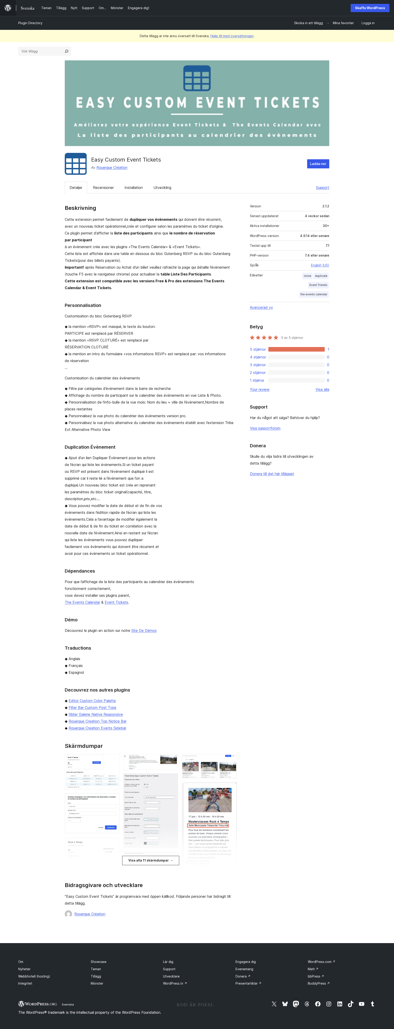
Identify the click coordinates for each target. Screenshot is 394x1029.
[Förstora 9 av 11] (230, 760)
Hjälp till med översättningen (232, 36)
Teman (96, 969)
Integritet (25, 983)
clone (307, 276)
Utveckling (162, 187)
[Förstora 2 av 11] (113, 799)
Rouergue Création (111, 167)
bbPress (316, 976)
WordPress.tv (175, 983)
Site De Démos (144, 630)
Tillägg (96, 976)
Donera (243, 976)
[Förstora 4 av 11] (113, 869)
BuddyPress (319, 983)
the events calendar (314, 294)
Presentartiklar (249, 983)
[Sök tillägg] (66, 51)
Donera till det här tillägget (272, 473)
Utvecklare (171, 976)
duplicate (321, 276)
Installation (133, 187)
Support (322, 187)
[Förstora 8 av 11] (172, 857)
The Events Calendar (82, 602)
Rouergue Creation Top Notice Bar (98, 721)
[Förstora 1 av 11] (113, 760)
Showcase (98, 962)
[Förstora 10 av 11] (230, 788)
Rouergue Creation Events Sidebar (97, 728)
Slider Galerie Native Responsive (96, 714)
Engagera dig (246, 962)
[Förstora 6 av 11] (172, 760)
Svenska (68, 1004)
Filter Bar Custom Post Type (92, 707)
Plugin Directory (30, 23)
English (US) (320, 265)
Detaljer (76, 187)
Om (20, 962)
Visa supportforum (265, 428)
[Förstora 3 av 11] (113, 843)
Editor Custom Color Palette (92, 700)
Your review (260, 389)
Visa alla (322, 389)
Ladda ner (318, 164)
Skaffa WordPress (370, 8)
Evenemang (244, 969)
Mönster (97, 983)
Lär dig (168, 962)
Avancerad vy (261, 307)
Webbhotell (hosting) (34, 976)
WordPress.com (321, 962)
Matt (313, 969)
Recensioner (103, 187)
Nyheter (24, 969)
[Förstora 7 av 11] (172, 779)
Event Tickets (116, 602)
